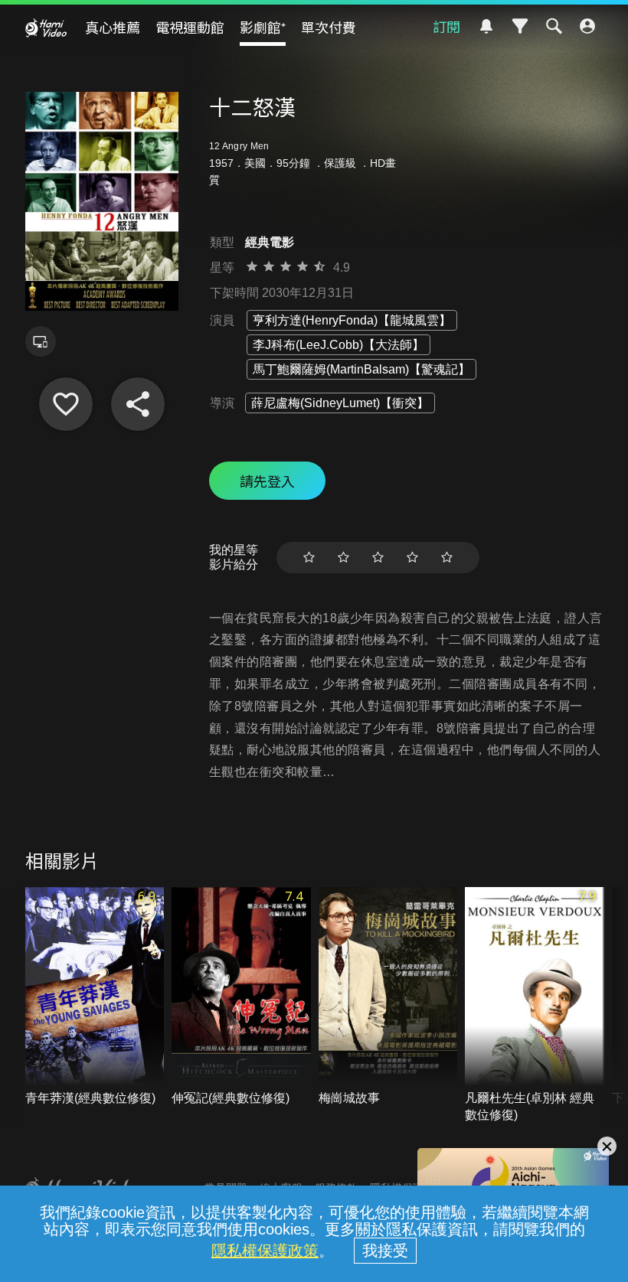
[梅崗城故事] (388, 997)
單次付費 (328, 27)
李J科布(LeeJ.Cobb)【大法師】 (338, 344)
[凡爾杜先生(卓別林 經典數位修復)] (534, 1005)
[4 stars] (412, 557)
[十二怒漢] (66, 404)
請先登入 (267, 481)
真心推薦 (112, 27)
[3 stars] (378, 557)
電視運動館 (189, 27)
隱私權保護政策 (265, 1250)
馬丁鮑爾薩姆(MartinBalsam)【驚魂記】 (361, 369)
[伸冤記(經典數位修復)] (241, 997)
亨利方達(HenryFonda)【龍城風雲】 (352, 320)
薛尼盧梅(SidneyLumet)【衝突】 (340, 402)
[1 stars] (309, 557)
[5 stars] (447, 557)
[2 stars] (343, 557)
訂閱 (446, 26)
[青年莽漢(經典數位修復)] (95, 997)
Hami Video (46, 28)
